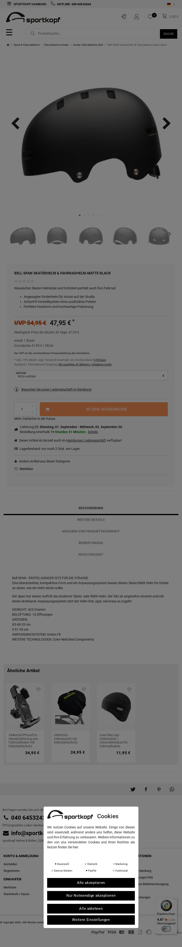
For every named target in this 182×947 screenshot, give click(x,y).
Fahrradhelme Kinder (56, 44)
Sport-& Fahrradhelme (27, 44)
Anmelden (10, 864)
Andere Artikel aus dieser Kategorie (44, 461)
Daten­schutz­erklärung (66, 854)
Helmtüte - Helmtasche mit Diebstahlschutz (66, 738)
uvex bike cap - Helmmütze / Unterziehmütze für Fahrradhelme (114, 740)
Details (93, 432)
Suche (169, 34)
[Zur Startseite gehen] (8, 44)
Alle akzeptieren (91, 883)
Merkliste (26, 469)
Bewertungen (91, 543)
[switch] (166, 929)
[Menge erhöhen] (33, 405)
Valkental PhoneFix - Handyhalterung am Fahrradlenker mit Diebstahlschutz (23, 740)
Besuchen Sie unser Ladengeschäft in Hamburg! (56, 389)
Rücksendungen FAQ (139, 877)
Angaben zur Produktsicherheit (91, 531)
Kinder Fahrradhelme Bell (88, 44)
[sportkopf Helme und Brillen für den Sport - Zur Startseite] (35, 18)
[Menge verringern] (33, 412)
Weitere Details (91, 520)
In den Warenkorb (106, 409)
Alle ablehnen (91, 908)
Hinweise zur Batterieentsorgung (146, 884)
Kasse (25, 894)
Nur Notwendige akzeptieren (90, 895)
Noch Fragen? (90, 554)
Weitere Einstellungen (91, 920)
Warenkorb (11, 894)
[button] (133, 787)
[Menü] (174, 900)
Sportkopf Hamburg (29, 4)
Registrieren (12, 871)
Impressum (94, 854)
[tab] (91, 508)
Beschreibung (91, 508)
